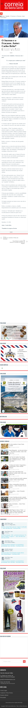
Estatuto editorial (4, 695)
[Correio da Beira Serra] (14, 5)
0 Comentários (6, 50)
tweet (11, 52)
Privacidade (3, 697)
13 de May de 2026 (16, 554)
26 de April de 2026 (20, 562)
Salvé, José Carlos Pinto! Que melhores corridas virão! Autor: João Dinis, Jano (17, 473)
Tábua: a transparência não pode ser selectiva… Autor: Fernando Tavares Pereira (17, 486)
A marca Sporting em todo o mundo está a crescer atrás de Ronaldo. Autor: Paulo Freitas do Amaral (18, 499)
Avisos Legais (3, 690)
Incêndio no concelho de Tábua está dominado (10, 238)
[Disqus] (14, 264)
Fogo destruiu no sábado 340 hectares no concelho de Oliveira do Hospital (17, 242)
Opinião (7, 16)
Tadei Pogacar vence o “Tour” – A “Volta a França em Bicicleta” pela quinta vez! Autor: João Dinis (17, 511)
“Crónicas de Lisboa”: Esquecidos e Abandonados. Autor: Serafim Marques (17, 466)
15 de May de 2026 (20, 546)
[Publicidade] (14, 430)
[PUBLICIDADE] (14, 332)
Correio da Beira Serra (12, 706)
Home (3, 16)
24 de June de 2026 (5, 537)
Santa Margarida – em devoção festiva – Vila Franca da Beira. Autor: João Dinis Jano (18, 452)
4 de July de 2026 (16, 528)
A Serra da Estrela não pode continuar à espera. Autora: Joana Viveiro (18, 479)
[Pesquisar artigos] (24, 661)
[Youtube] (14, 704)
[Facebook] (13, 704)
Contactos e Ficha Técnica (6, 692)
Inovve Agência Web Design (17, 702)
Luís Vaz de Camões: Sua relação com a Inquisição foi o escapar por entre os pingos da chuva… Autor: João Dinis (17, 459)
